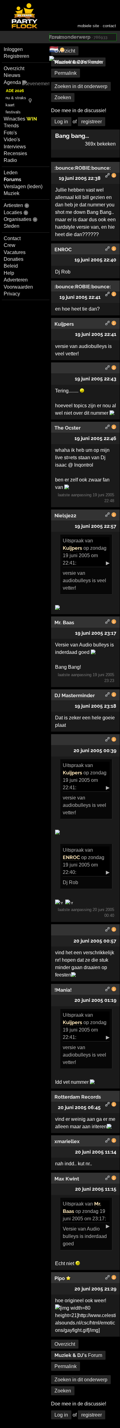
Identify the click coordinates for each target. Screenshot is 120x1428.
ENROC (71, 857)
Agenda (12, 82)
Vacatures (15, 252)
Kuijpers (72, 548)
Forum (78, 62)
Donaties (13, 259)
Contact (12, 238)
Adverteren (16, 279)
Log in (61, 121)
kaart (10, 105)
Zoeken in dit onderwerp (80, 86)
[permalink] (107, 176)
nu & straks (16, 97)
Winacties (20, 118)
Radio (10, 160)
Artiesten (13, 205)
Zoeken (62, 97)
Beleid (11, 266)
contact (109, 25)
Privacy (12, 293)
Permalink (65, 73)
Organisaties (17, 219)
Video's (12, 139)
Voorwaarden (18, 287)
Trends (11, 125)
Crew (9, 245)
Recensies (15, 153)
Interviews (15, 146)
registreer (91, 121)
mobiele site (88, 25)
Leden (11, 172)
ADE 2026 (15, 90)
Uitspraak (73, 540)
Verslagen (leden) (23, 186)
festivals (13, 112)
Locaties (13, 212)
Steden (11, 226)
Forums (12, 179)
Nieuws (12, 75)
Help (9, 273)
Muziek (11, 193)
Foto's (10, 132)
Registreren (16, 56)
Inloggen (13, 49)
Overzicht (14, 68)
